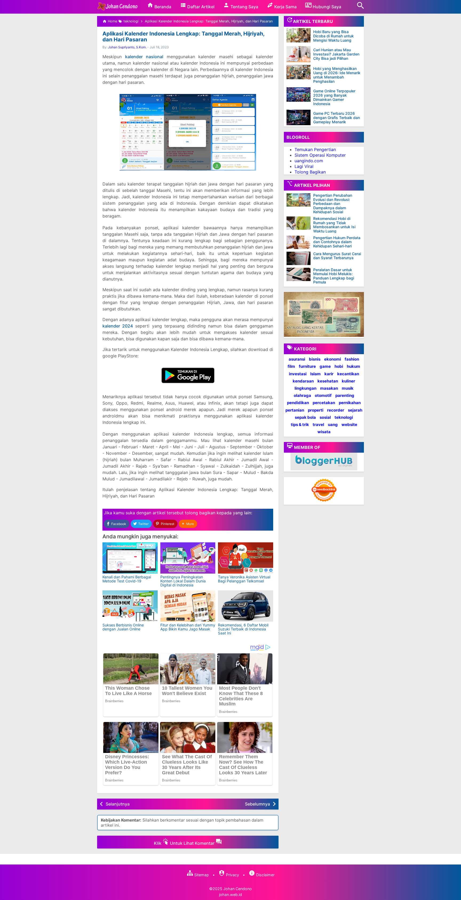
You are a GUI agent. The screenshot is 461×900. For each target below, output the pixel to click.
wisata (324, 431)
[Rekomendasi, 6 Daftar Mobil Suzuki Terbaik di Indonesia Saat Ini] (245, 606)
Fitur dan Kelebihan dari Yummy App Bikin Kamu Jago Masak (187, 627)
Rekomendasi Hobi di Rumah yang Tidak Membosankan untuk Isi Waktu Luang (334, 224)
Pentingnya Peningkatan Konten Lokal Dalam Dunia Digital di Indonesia (183, 581)
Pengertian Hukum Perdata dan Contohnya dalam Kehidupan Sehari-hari (336, 242)
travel (318, 424)
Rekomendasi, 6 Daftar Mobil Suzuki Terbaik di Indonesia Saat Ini (243, 629)
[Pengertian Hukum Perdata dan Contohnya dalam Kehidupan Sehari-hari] (300, 242)
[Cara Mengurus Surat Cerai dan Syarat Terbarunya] (300, 258)
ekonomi (332, 359)
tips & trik (300, 424)
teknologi (344, 417)
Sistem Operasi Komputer (320, 155)
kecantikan (348, 373)
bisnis (314, 359)
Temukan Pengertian (315, 149)
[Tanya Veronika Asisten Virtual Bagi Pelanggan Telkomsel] (245, 558)
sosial (325, 417)
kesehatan (327, 380)
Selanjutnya (118, 804)
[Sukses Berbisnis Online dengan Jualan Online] (130, 606)
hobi (339, 366)
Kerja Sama (285, 6)
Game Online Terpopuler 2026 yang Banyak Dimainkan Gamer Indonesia (334, 97)
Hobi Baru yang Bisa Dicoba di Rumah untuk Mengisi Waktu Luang (333, 35)
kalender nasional (144, 56)
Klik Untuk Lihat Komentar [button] (185, 843)
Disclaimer (265, 875)
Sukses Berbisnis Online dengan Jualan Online (123, 627)
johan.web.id (230, 894)
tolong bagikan (200, 512)
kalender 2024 (117, 326)
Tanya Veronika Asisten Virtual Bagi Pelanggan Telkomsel (244, 579)
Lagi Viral (304, 166)
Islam (315, 373)
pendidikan (298, 402)
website (349, 424)
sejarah (355, 409)
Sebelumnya (257, 804)
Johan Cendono (237, 888)
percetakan (324, 402)
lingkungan (305, 388)
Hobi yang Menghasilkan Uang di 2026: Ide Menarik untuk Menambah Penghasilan (336, 75)
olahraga (302, 395)
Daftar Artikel (200, 6)
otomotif (323, 395)
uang (333, 424)
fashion (352, 359)
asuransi (297, 359)
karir (328, 373)
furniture (307, 366)
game (325, 366)
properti (315, 409)
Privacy (232, 875)
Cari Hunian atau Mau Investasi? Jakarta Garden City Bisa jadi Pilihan (336, 54)
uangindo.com (309, 160)
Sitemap (201, 875)
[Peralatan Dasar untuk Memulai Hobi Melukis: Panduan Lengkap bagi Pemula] (300, 274)
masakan (329, 388)
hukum (353, 366)
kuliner (348, 380)
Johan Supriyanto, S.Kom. (127, 47)
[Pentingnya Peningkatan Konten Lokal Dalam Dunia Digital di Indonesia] (188, 558)
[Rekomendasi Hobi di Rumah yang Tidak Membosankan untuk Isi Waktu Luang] (300, 223)
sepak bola (305, 417)
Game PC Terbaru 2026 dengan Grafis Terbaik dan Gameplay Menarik (336, 117)
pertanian (294, 409)
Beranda (162, 6)
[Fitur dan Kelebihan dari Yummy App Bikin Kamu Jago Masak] (188, 606)
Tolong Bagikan (310, 171)
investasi (298, 373)
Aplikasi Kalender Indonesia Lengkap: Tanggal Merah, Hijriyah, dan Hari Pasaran (183, 36)
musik (347, 388)
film (291, 366)
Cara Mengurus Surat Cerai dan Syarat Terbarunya (337, 256)
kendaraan (303, 380)
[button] (188, 524)
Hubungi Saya (326, 6)
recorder (335, 409)
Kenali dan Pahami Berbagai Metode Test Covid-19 (126, 579)
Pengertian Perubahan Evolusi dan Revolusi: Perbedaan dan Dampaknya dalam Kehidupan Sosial (332, 203)
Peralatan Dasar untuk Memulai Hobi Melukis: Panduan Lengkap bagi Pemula (333, 276)
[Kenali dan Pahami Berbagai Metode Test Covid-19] (130, 558)
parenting (344, 395)
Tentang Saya (243, 6)
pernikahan (350, 402)
